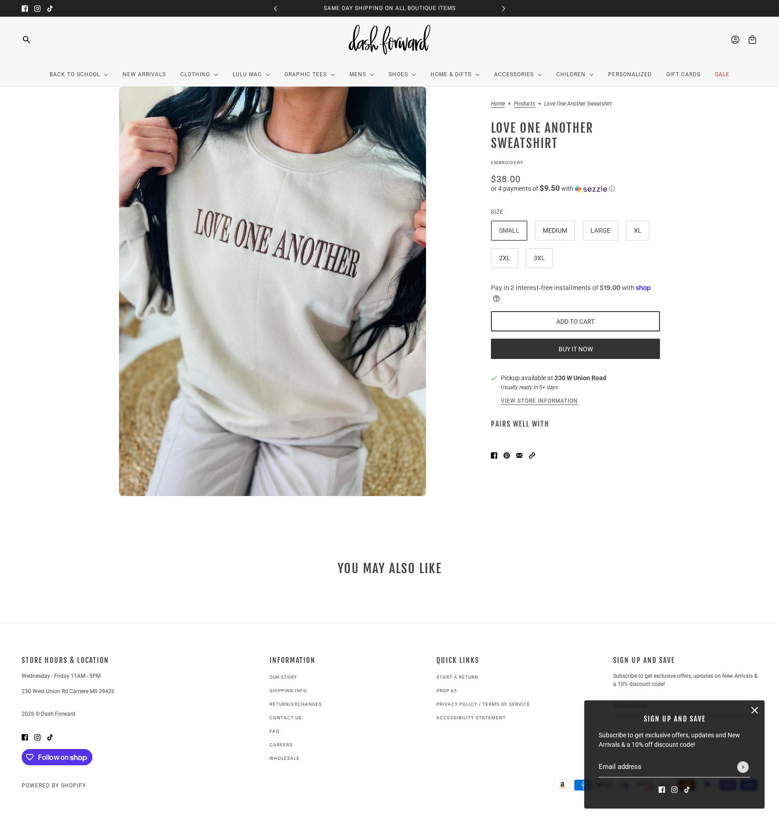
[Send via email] (519, 454)
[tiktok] (50, 8)
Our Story (283, 677)
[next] (503, 8)
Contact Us (286, 717)
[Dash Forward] (389, 39)
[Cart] (752, 40)
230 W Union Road (580, 378)
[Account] (735, 40)
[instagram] (37, 8)
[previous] (275, 8)
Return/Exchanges (296, 704)
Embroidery (507, 162)
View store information (539, 401)
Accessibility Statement (471, 717)
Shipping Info (288, 690)
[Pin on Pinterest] (506, 454)
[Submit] (743, 767)
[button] (575, 188)
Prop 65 (446, 690)
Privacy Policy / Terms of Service (483, 704)
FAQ (275, 731)
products (524, 104)
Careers (281, 744)
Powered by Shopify (54, 785)
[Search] (27, 40)
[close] (754, 710)
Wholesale (285, 758)
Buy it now (576, 349)
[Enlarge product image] (272, 291)
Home (498, 104)
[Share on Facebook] (494, 454)
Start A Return (457, 677)
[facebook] (25, 8)
